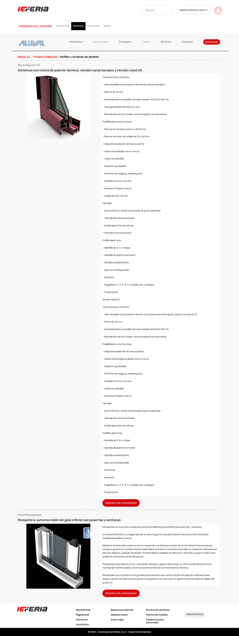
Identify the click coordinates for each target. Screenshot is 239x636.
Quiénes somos (119, 614)
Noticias (166, 41)
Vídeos (107, 26)
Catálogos (93, 26)
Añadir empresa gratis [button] (193, 10)
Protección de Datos (157, 610)
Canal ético (82, 624)
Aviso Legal (117, 619)
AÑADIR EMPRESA (194, 614)
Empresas (78, 26)
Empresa (187, 41)
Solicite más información (121, 503)
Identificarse (83, 610)
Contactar (211, 42)
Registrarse (82, 614)
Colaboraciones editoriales (155, 621)
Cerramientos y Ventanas (35, 26)
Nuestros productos (122, 610)
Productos (63, 26)
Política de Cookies (157, 614)
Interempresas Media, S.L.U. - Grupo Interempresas (124, 631)
